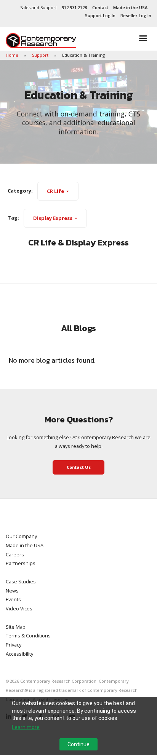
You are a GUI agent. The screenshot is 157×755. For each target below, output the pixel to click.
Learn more (26, 727)
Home (12, 55)
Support (41, 55)
